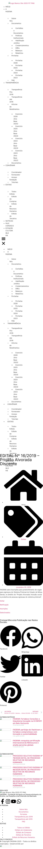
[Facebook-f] (2, 801)
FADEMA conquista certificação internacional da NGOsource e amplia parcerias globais (26, 743)
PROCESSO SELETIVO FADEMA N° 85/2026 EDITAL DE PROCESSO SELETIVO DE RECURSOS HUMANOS (28, 782)
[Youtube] (13, 801)
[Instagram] (8, 801)
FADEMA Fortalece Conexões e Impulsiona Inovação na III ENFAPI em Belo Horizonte (27, 721)
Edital (2, 601)
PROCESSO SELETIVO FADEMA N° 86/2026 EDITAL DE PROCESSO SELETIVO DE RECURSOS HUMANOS (28, 770)
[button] (4, 241)
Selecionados (5, 613)
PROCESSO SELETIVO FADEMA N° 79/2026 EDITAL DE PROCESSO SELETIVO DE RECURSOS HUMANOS (28, 759)
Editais (23, 539)
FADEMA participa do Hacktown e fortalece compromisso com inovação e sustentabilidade (27, 732)
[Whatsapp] (19, 801)
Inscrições (4, 609)
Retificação (4, 605)
